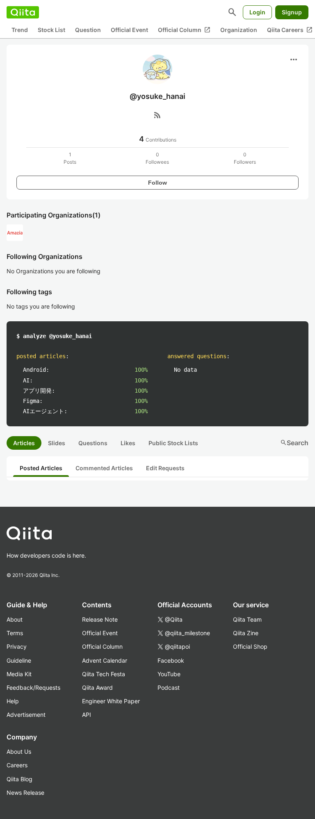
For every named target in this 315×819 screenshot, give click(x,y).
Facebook (171, 660)
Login (257, 12)
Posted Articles (41, 467)
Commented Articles (104, 467)
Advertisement (26, 714)
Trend (19, 29)
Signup (292, 12)
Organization (238, 29)
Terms (15, 632)
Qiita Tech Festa (103, 673)
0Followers (245, 158)
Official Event (129, 29)
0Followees (157, 158)
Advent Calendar (104, 660)
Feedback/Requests (33, 687)
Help (13, 701)
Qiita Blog (19, 779)
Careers (17, 765)
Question (88, 29)
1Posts (70, 158)
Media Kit (19, 673)
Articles (24, 442)
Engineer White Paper (111, 701)
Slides (56, 442)
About (15, 619)
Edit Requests (165, 467)
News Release (25, 792)
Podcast (169, 687)
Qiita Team (247, 619)
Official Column (184, 30)
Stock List (51, 29)
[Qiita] (23, 12)
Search (294, 443)
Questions (92, 442)
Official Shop (250, 646)
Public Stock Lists (173, 442)
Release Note (100, 619)
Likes (128, 442)
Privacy (17, 646)
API (86, 714)
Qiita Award (97, 687)
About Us (19, 751)
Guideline (19, 660)
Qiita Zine (245, 632)
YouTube (169, 673)
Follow (157, 182)
